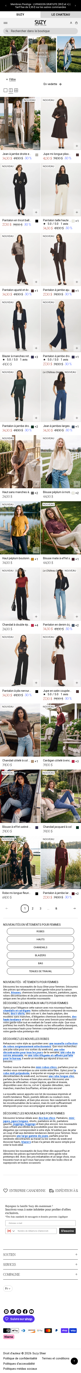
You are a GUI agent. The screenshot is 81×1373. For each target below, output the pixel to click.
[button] (5, 5)
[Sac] (76, 22)
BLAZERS (40, 955)
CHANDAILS (40, 947)
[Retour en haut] (74, 1361)
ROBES (40, 931)
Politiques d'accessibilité (19, 1363)
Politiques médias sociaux (20, 1368)
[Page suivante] (74, 908)
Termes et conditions (55, 1358)
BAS (40, 963)
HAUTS (41, 939)
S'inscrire (67, 1231)
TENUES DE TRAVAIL (40, 971)
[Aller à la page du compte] (71, 22)
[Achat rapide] (36, 146)
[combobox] (40, 31)
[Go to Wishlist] (65, 23)
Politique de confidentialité (20, 1358)
